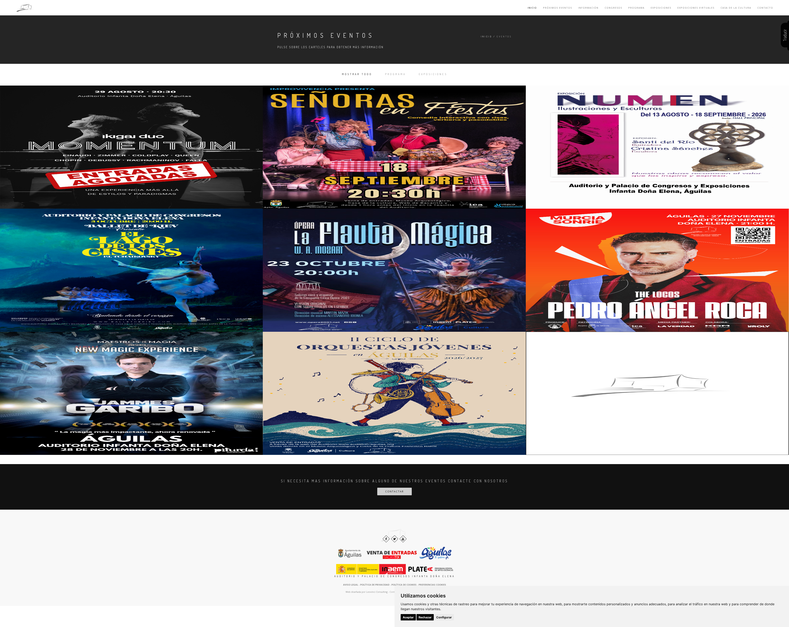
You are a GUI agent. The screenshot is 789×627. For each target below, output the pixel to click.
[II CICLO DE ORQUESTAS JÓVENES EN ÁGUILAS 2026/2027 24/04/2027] (394, 393)
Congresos (613, 7)
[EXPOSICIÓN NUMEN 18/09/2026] (657, 147)
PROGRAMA (395, 74)
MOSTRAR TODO (357, 74)
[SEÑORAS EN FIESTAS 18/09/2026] (394, 147)
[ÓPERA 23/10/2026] (394, 270)
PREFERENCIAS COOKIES (432, 584)
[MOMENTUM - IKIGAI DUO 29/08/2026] (131, 147)
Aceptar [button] (408, 617)
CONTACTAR (394, 491)
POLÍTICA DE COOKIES (403, 584)
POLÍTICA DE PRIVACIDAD (374, 584)
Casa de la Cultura (736, 7)
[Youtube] (403, 538)
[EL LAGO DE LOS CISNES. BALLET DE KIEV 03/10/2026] (131, 270)
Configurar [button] (444, 617)
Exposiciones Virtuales (695, 7)
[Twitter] (394, 538)
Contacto (765, 7)
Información (588, 7)
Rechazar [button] (425, 617)
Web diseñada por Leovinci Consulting (367, 591)
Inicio (532, 7)
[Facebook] (386, 538)
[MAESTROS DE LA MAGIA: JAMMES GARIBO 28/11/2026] (131, 393)
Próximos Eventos (557, 7)
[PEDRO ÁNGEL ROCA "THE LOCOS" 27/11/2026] (657, 270)
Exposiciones (661, 7)
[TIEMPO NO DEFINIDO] (657, 393)
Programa (636, 7)
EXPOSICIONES (433, 74)
